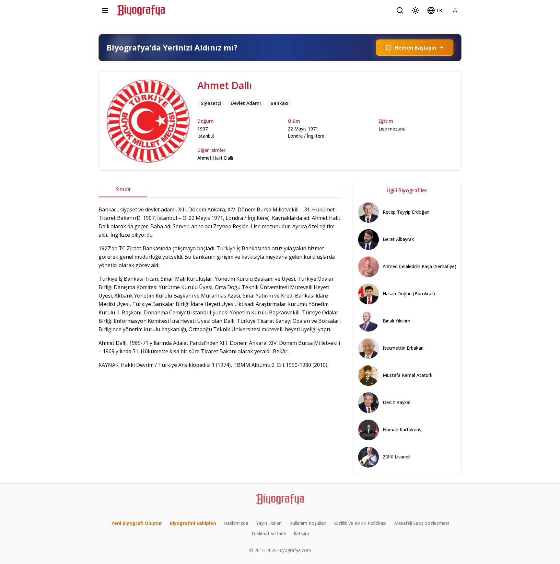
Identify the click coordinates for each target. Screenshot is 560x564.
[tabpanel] (220, 287)
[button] (435, 10)
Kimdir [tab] (123, 188)
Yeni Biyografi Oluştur (136, 523)
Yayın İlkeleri (269, 523)
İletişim (301, 533)
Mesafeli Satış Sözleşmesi (421, 523)
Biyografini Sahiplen (193, 523)
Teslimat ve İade (268, 533)
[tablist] (220, 189)
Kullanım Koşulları (307, 523)
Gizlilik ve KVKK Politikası (360, 523)
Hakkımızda (236, 523)
